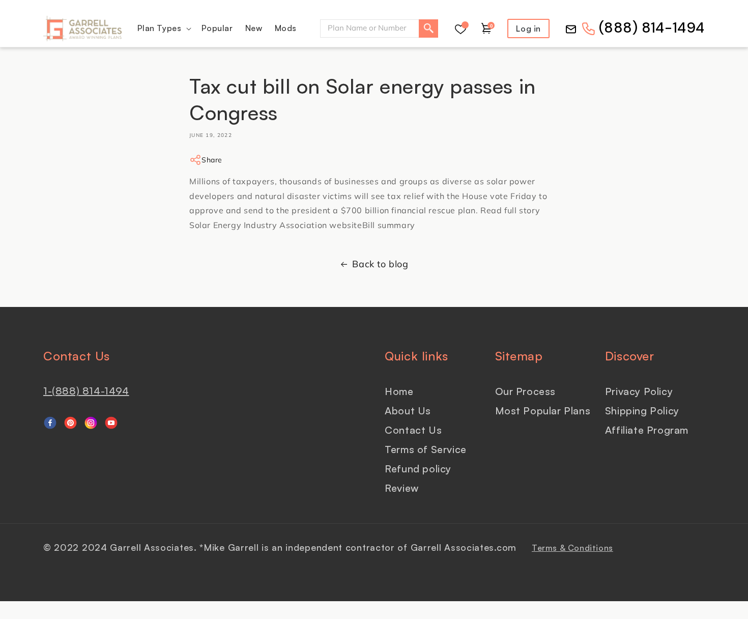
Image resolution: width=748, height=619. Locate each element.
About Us (408, 410)
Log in (528, 28)
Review (402, 488)
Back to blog (380, 264)
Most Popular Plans (543, 410)
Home (399, 391)
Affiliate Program (646, 430)
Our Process (525, 391)
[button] (163, 28)
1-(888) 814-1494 (86, 390)
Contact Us (413, 430)
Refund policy (418, 468)
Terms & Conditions (572, 548)
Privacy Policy (639, 391)
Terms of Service (426, 449)
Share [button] (212, 159)
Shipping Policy (642, 410)
